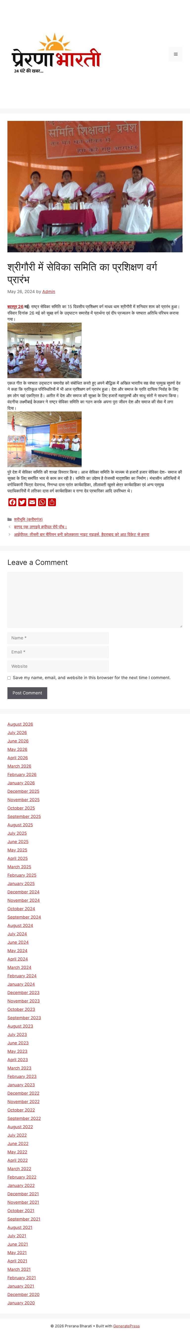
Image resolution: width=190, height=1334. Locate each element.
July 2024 (17, 933)
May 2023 (17, 1051)
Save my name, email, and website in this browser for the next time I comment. (92, 677)
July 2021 (16, 1235)
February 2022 (21, 1177)
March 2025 (19, 866)
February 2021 (21, 1277)
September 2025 (24, 816)
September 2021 (23, 1219)
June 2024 (18, 942)
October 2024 (21, 908)
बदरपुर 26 (15, 306)
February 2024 (22, 975)
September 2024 (24, 917)
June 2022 (17, 1143)
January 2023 (21, 1084)
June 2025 (17, 841)
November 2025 (23, 799)
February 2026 (22, 774)
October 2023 (21, 1009)
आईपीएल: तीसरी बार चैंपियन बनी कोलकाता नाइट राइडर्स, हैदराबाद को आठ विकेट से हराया (81, 534)
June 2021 (17, 1244)
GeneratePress (126, 1326)
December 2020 (23, 1294)
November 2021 (23, 1202)
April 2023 (17, 1059)
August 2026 (20, 724)
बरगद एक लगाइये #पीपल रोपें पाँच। (40, 526)
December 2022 (23, 1093)
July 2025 (17, 833)
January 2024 (21, 984)
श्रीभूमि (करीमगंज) (28, 519)
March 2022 (19, 1168)
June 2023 (18, 1042)
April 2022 (17, 1160)
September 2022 (24, 1118)
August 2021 (19, 1227)
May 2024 (17, 950)
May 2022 (17, 1151)
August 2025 (20, 824)
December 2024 (23, 891)
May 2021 (17, 1252)
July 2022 (17, 1135)
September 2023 (24, 1017)
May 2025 (17, 850)
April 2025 (17, 858)
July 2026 (17, 732)
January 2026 (21, 782)
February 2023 (22, 1076)
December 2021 (23, 1193)
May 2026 (17, 749)
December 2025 (23, 791)
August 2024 (20, 925)
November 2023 (23, 1001)
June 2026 (18, 741)
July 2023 (17, 1034)
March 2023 (19, 1068)
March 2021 (19, 1269)
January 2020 (21, 1302)
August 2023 (20, 1026)
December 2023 (23, 992)
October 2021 (20, 1210)
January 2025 (21, 883)
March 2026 (19, 766)
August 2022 (20, 1126)
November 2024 (23, 900)
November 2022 (23, 1101)
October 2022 (21, 1110)
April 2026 (17, 757)
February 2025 (21, 875)
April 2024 (17, 959)
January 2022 (21, 1185)
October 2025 (21, 808)
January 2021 (20, 1286)
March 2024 (19, 967)
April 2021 (17, 1261)
